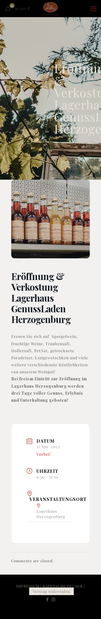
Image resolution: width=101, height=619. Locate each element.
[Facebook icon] (47, 599)
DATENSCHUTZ (57, 586)
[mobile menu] (93, 8)
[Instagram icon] (53, 599)
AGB (79, 586)
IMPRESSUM (27, 586)
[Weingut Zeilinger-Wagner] (50, 8)
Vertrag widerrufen (51, 591)
